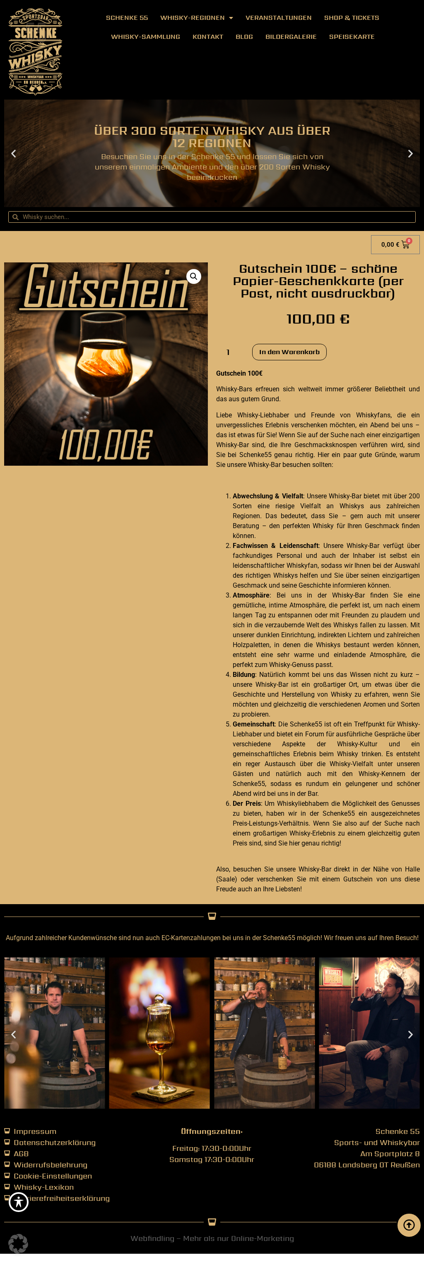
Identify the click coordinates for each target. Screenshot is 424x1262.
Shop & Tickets (351, 17)
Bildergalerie (291, 36)
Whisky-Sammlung (145, 36)
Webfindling (152, 1238)
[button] (13, 153)
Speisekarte (352, 36)
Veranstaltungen (279, 17)
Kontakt (208, 36)
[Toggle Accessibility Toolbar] (19, 1202)
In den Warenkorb (289, 352)
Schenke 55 (127, 17)
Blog (244, 36)
